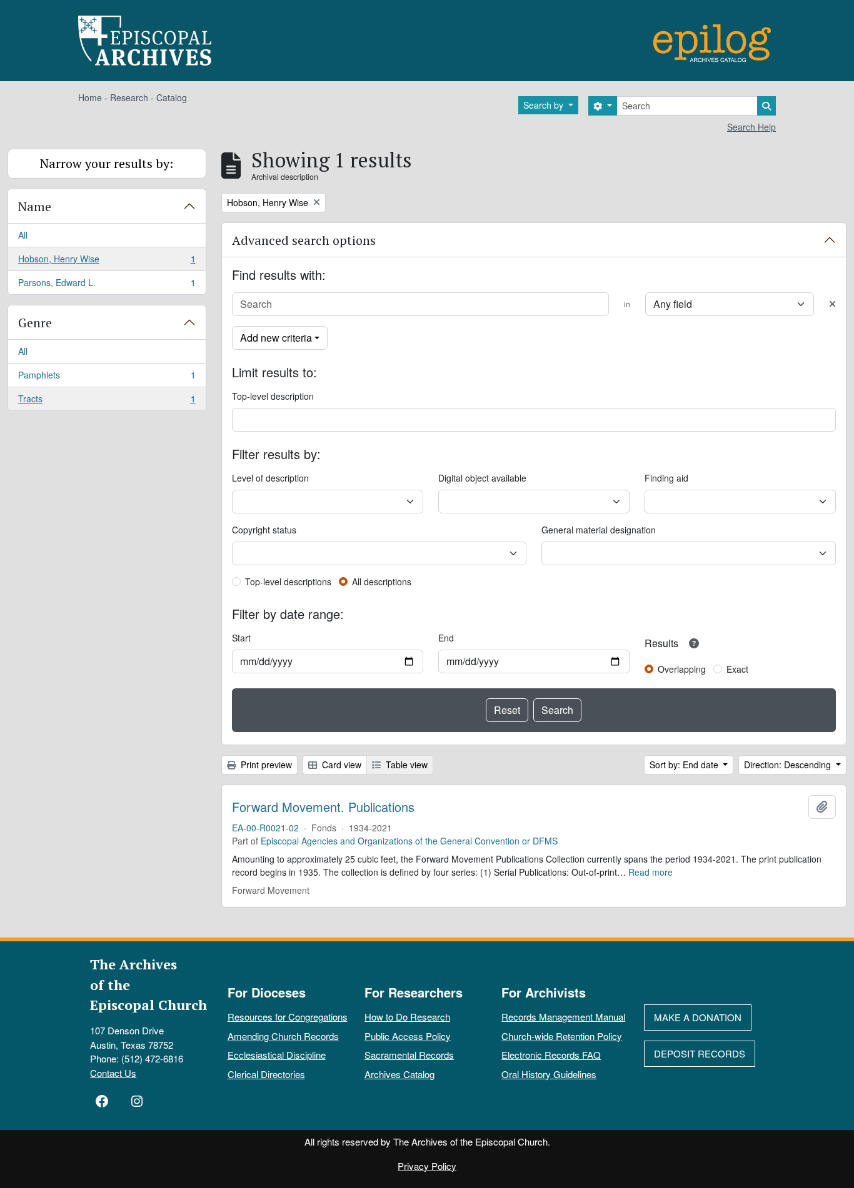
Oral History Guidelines (548, 1074)
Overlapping (682, 669)
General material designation (598, 529)
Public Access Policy (407, 1035)
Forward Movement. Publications (323, 806)
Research (129, 97)
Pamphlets (107, 378)
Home (90, 97)
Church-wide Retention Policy (561, 1035)
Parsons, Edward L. (107, 285)
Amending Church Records (283, 1035)
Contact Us (113, 1072)
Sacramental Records (409, 1054)
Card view (340, 764)
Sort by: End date (685, 764)
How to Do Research (407, 1016)
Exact (737, 669)
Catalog (171, 97)
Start (241, 637)
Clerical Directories (266, 1074)
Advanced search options (304, 240)
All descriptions (381, 581)
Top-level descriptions (288, 581)
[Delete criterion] (832, 303)
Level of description (270, 478)
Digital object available (482, 478)
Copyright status (264, 529)
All (23, 235)
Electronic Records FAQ (551, 1054)
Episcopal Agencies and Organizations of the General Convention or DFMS (409, 840)
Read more (650, 872)
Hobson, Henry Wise (107, 261)
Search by (544, 105)
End (446, 637)
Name (34, 206)
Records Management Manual (563, 1016)
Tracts (107, 401)
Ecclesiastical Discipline (277, 1054)
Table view (405, 764)
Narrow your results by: (106, 163)
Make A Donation (697, 1017)
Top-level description (273, 396)
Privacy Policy (427, 1165)
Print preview (265, 764)
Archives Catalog (399, 1074)
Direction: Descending (788, 764)
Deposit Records (699, 1053)
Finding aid (666, 478)
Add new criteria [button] (276, 337)
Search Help (751, 127)
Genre (35, 322)
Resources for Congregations (288, 1016)
